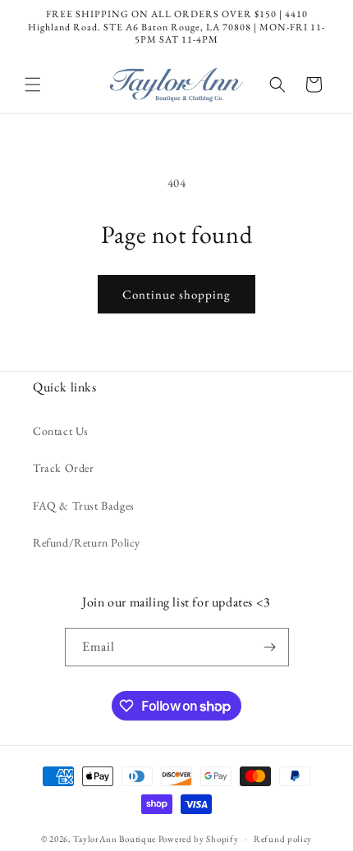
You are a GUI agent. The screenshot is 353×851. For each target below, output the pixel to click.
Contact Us (61, 430)
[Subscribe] (270, 647)
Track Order (63, 467)
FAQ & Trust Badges (84, 505)
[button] (33, 84)
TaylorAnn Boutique (114, 838)
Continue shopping (176, 294)
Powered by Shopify (198, 838)
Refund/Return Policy (86, 542)
